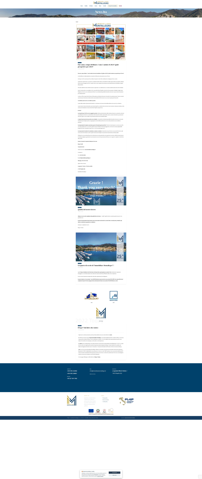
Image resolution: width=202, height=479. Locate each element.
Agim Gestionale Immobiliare (130, 417)
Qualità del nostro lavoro (87, 209)
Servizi (96, 5)
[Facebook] (90, 376)
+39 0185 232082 (72, 371)
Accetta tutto (114, 472)
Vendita (86, 5)
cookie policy (96, 474)
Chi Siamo (91, 5)
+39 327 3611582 (72, 378)
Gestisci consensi (100, 476)
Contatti (104, 5)
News (100, 5)
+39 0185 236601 (72, 373)
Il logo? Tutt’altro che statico (88, 328)
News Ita (79, 62)
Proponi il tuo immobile (113, 5)
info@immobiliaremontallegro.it (98, 371)
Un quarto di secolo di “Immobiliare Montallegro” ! (96, 265)
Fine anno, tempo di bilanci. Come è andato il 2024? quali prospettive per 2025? (98, 66)
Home (82, 5)
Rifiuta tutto (115, 475)
